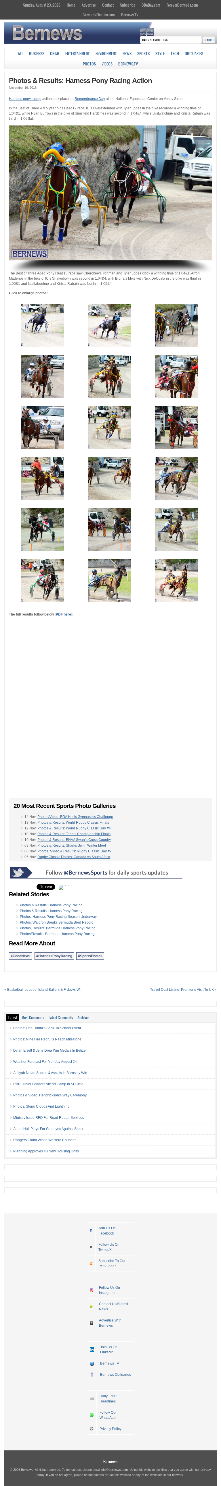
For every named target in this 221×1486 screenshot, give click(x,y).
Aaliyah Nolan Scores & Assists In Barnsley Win (50, 1073)
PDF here (63, 614)
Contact (108, 5)
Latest (12, 1017)
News (127, 53)
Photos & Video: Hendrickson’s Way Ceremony (50, 1095)
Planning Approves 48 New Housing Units (46, 1151)
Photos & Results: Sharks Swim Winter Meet (71, 845)
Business (36, 53)
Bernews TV (109, 1363)
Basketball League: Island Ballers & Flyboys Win (45, 990)
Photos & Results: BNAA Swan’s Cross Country (74, 840)
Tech (175, 53)
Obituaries (194, 53)
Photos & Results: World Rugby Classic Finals (73, 823)
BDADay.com (151, 5)
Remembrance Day (90, 99)
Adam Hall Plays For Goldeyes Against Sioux (48, 1129)
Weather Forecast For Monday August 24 (45, 1062)
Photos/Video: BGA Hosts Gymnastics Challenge (75, 817)
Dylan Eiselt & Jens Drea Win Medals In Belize (49, 1050)
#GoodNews (21, 956)
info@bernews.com (114, 1469)
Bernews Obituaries (115, 1375)
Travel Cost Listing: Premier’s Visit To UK (182, 990)
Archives (83, 1017)
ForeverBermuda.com (182, 5)
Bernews (110, 1461)
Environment (106, 53)
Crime (55, 53)
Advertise (89, 5)
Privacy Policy (110, 1429)
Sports (143, 53)
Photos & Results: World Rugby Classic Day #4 (74, 828)
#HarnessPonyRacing (54, 956)
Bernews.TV (129, 15)
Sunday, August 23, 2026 (41, 5)
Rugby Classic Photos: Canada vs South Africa (73, 857)
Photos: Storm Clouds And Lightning (41, 1106)
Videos (107, 64)
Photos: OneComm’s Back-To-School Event (47, 1028)
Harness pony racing (25, 99)
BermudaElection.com (99, 15)
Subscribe (127, 5)
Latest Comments (61, 1017)
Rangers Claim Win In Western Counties (44, 1140)
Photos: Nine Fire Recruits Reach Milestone (47, 1039)
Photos (89, 64)
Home (71, 5)
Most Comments (33, 1017)
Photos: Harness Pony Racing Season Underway (58, 917)
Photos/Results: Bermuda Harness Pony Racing (57, 934)
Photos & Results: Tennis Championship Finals (73, 834)
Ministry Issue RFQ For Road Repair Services (48, 1118)
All (20, 53)
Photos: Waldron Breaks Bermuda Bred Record (57, 922)
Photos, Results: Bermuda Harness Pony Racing (58, 928)
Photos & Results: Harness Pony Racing (51, 905)
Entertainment (77, 53)
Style (160, 53)
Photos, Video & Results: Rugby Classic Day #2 (74, 851)
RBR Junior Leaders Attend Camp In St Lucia (48, 1084)
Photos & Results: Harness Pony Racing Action (80, 80)
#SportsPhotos (90, 956)
